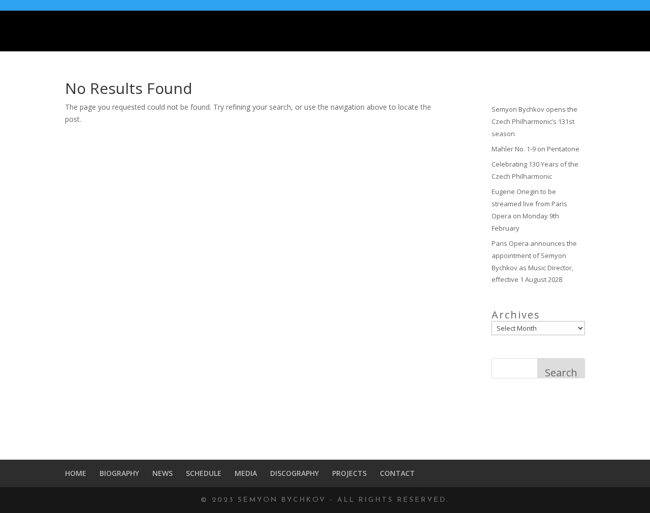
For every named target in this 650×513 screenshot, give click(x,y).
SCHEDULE (390, 31)
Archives (516, 315)
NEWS (342, 31)
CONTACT (616, 31)
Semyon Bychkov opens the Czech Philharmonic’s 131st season (534, 121)
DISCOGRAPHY (495, 31)
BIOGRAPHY (119, 473)
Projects (554, 31)
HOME (243, 31)
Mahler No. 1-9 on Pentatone (535, 148)
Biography (293, 31)
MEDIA (439, 31)
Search (561, 372)
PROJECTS (349, 473)
